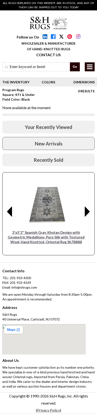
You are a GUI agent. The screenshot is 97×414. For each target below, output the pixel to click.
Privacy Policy (48, 410)
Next (87, 211)
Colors (48, 82)
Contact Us (48, 54)
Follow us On (28, 37)
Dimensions (84, 82)
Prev (9, 211)
